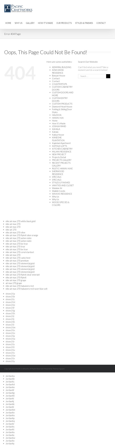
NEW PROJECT (59, 154)
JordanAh (10, 395)
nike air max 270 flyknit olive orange (22, 235)
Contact (56, 78)
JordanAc (10, 381)
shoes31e (10, 305)
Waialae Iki (57, 188)
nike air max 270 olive (15, 232)
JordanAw (10, 438)
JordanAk (10, 404)
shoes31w (10, 355)
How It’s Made (58, 123)
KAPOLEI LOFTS (59, 146)
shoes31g (10, 310)
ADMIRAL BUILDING (61, 67)
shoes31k (10, 322)
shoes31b (10, 296)
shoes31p (10, 336)
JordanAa (10, 376)
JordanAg (10, 393)
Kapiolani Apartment (61, 143)
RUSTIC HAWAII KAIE (62, 168)
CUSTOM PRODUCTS (62, 103)
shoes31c (10, 299)
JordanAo (10, 415)
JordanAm (10, 409)
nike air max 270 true (15, 246)
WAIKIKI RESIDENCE (62, 193)
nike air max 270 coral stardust (20, 252)
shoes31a (10, 293)
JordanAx (10, 440)
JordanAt (10, 429)
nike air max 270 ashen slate (19, 238)
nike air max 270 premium (17, 260)
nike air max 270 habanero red (20, 286)
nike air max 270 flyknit (16, 277)
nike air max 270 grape (16, 280)
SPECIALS (56, 177)
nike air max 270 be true (17, 243)
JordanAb (10, 378)
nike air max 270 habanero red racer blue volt (26, 288)
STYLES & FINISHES (61, 182)
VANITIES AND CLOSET (63, 185)
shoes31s (10, 344)
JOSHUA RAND (59, 126)
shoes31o (10, 333)
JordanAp (10, 418)
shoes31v (10, 352)
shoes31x (10, 358)
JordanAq (10, 421)
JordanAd (10, 384)
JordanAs (10, 426)
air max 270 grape (14, 283)
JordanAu (10, 432)
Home (55, 120)
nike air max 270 (13, 224)
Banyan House (58, 75)
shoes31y (10, 361)
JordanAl (10, 407)
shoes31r (10, 341)
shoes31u (10, 350)
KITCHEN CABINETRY (62, 148)
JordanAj (10, 401)
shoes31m (10, 327)
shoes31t (10, 347)
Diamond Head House (62, 106)
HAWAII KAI (58, 117)
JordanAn (10, 412)
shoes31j (10, 319)
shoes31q (10, 338)
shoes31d (10, 302)
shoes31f (10, 307)
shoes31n (10, 330)
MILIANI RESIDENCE (61, 151)
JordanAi (10, 398)
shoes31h (10, 313)
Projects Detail (59, 157)
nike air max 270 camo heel (18, 257)
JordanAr (10, 424)
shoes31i (10, 316)
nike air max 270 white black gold (20, 221)
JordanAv (10, 435)
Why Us (55, 196)
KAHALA (56, 129)
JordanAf (10, 390)
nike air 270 (11, 229)
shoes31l (10, 324)
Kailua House (58, 134)
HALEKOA (56, 115)
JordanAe (10, 387)
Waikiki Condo (58, 191)
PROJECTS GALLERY (61, 160)
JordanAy (10, 443)
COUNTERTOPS (59, 84)
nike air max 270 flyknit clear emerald (23, 274)
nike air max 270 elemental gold (20, 263)
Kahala (55, 132)
